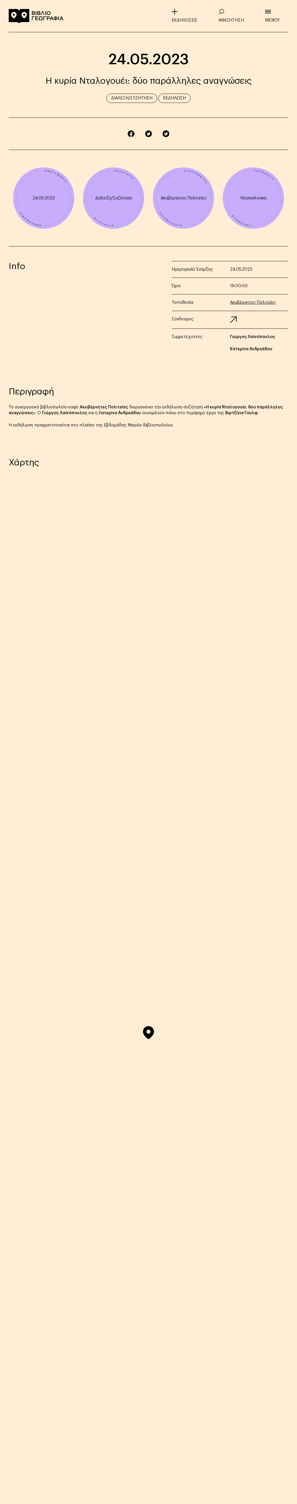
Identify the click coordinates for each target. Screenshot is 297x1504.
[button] (148, 1033)
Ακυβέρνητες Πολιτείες (183, 198)
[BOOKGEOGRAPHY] (36, 16)
